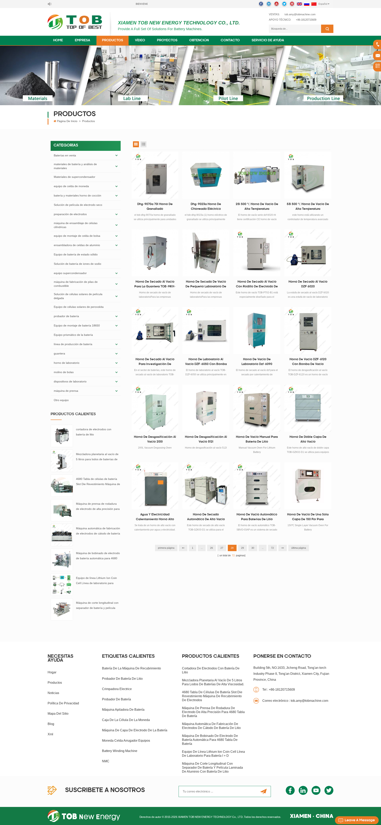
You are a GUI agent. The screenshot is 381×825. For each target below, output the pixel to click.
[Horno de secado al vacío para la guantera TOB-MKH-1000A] (155, 252)
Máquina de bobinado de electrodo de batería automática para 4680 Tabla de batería (98, 556)
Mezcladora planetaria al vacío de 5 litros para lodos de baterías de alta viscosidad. (97, 457)
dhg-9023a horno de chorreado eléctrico (206, 207)
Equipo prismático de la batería (73, 334)
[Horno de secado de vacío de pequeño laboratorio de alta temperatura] (205, 252)
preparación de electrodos (70, 214)
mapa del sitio (58, 713)
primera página (166, 548)
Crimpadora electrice (117, 689)
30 (252, 548)
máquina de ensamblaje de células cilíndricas (75, 225)
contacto (230, 40)
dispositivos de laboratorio (70, 381)
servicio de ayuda (268, 40)
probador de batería (66, 316)
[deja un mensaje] (357, 820)
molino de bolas (64, 372)
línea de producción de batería (73, 344)
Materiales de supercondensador (74, 176)
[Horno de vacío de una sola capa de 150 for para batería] (307, 485)
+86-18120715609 (306, 19)
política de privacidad (63, 703)
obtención (199, 40)
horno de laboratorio (66, 362)
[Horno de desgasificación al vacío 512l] (205, 408)
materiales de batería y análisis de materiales (75, 166)
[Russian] (306, 4)
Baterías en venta (65, 155)
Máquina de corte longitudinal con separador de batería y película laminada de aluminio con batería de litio (97, 605)
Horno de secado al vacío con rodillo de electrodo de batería (257, 284)
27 (221, 548)
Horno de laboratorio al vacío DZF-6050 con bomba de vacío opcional (206, 362)
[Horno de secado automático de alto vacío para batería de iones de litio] (205, 485)
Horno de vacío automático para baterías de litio (257, 517)
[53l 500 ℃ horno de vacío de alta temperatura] (307, 175)
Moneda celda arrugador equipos (126, 740)
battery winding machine (119, 751)
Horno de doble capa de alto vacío (308, 439)
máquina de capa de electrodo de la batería (134, 730)
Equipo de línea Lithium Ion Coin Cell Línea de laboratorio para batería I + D (96, 581)
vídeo (140, 40)
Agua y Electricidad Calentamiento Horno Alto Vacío (155, 517)
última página (298, 548)
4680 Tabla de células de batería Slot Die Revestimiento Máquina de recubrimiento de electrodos (98, 482)
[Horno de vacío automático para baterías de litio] (256, 485)
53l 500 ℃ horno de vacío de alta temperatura (308, 207)
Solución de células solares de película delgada (78, 296)
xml (50, 734)
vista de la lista (143, 144)
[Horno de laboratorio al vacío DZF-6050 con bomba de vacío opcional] (205, 330)
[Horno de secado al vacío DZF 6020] (307, 252)
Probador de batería (116, 699)
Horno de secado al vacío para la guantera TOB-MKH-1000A (155, 284)
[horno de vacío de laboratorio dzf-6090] (256, 330)
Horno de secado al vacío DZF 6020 (308, 284)
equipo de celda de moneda (71, 186)
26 (211, 548)
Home (58, 40)
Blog (51, 724)
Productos (112, 40)
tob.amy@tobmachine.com (300, 14)
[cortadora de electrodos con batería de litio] (62, 435)
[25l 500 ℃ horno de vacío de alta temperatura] (256, 175)
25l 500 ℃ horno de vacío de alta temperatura (257, 207)
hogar (52, 672)
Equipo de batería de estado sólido (76, 254)
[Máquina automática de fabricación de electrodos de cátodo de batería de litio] (62, 534)
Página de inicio (67, 121)
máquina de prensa (66, 390)
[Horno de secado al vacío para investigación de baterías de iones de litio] (155, 330)
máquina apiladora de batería (123, 709)
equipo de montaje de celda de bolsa (77, 235)
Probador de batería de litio (122, 678)
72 (272, 548)
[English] (299, 4)
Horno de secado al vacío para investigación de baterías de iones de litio (155, 362)
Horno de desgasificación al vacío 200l (155, 439)
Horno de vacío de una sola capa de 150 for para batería (308, 517)
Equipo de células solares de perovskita (79, 306)
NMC (105, 761)
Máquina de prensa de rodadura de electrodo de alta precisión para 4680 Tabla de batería (98, 506)
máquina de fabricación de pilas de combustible (76, 283)
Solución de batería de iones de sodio (77, 263)
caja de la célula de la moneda (126, 720)
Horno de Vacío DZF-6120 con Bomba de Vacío (308, 362)
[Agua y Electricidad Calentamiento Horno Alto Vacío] (155, 485)
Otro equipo (61, 400)
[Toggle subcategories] (116, 155)
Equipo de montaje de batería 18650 (77, 325)
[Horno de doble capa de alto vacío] (307, 408)
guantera (59, 353)
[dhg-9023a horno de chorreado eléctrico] (205, 175)
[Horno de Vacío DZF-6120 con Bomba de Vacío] (307, 330)
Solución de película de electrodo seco (78, 204)
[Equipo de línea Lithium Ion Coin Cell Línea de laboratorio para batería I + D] (62, 584)
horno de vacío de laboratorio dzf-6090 (256, 362)
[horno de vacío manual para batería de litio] (256, 408)
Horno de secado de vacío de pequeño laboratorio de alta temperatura (206, 284)
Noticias (53, 693)
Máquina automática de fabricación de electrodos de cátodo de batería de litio (98, 531)
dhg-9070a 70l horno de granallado (155, 207)
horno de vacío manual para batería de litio (257, 439)
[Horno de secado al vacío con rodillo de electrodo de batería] (256, 252)
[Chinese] (314, 4)
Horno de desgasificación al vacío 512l (206, 439)
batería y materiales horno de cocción (77, 195)
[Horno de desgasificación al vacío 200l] (155, 408)
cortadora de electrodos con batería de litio (93, 432)
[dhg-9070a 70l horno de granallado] (155, 175)
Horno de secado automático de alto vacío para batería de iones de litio (206, 517)
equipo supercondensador (70, 273)
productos (55, 682)
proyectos (167, 40)
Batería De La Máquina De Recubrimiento (131, 668)
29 (242, 548)
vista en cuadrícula (136, 144)
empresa (82, 40)
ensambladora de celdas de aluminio (77, 245)
